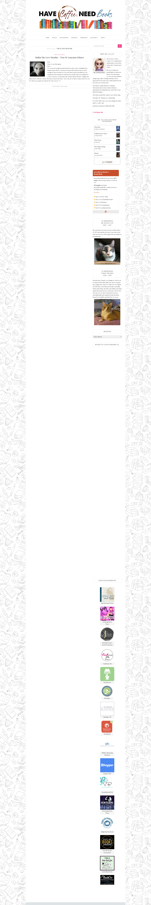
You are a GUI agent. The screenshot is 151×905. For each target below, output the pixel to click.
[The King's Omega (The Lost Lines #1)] (118, 148)
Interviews (83, 37)
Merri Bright (98, 148)
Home (47, 37)
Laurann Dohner (99, 155)
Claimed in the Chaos (101, 133)
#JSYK (102, 37)
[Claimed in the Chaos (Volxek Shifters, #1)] (118, 135)
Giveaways (74, 37)
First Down (98, 140)
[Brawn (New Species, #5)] (118, 155)
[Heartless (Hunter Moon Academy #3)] (118, 128)
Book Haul (93, 37)
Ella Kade (98, 142)
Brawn (96, 153)
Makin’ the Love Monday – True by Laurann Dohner (59, 57)
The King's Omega (100, 146)
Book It (54, 37)
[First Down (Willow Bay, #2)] (118, 141)
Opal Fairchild (99, 135)
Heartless (97, 127)
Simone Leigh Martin (100, 129)
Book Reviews (64, 37)
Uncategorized (59, 54)
